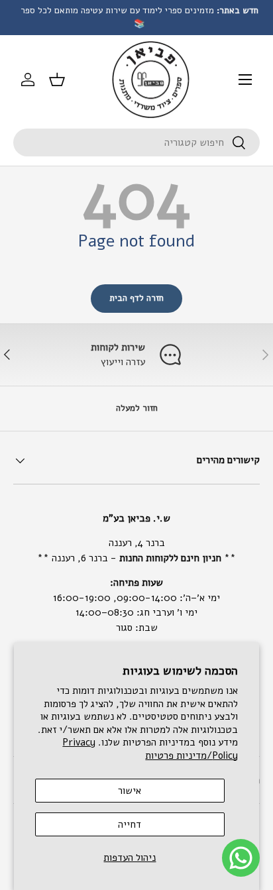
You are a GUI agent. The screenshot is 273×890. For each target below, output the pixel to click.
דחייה (129, 824)
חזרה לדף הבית (136, 298)
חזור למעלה (137, 408)
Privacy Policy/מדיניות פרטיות (150, 749)
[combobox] (136, 142)
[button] (57, 79)
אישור (129, 790)
